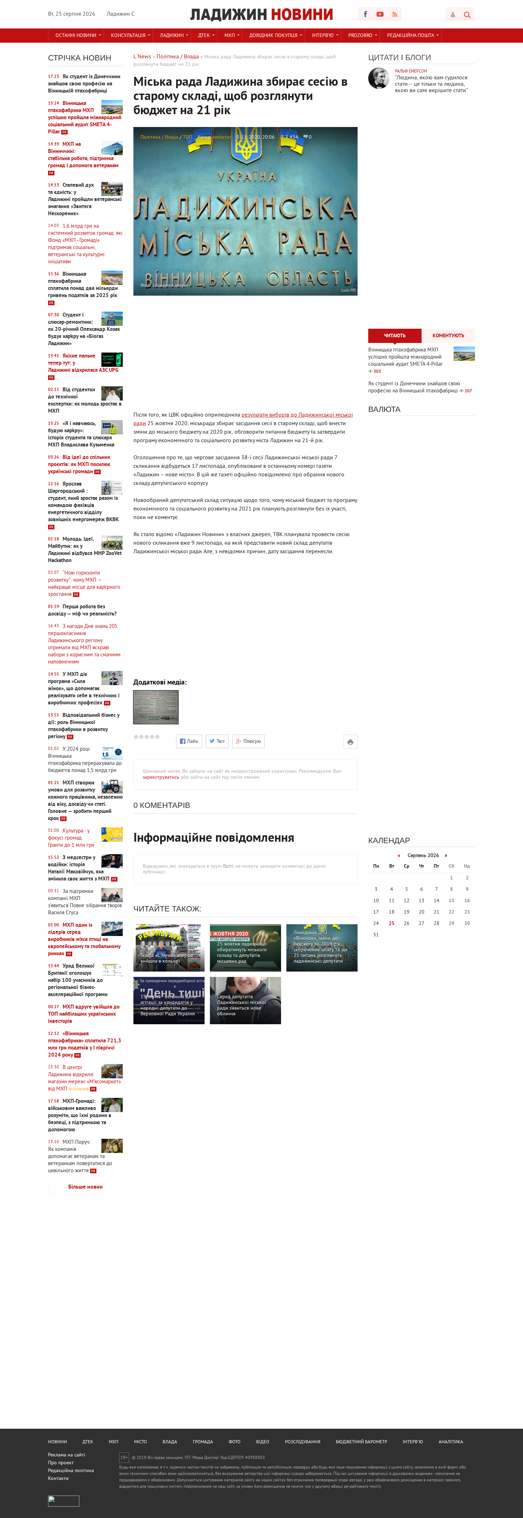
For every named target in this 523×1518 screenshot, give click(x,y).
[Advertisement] (85, 1311)
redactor (222, 137)
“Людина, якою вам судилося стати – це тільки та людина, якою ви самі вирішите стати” (431, 84)
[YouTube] (380, 14)
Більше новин (85, 1187)
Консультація (128, 36)
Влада (170, 1442)
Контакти (58, 1479)
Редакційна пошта (410, 36)
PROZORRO (360, 36)
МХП (229, 36)
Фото (235, 1442)
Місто (140, 1442)
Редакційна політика (71, 1471)
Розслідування (302, 1442)
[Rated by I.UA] (63, 1505)
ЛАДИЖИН (172, 36)
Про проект (61, 1463)
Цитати (383, 57)
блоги (418, 57)
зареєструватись (161, 777)
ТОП (187, 137)
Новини (57, 1442)
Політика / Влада (159, 137)
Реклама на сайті (66, 1455)
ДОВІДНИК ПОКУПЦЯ (273, 36)
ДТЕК (204, 36)
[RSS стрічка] (394, 14)
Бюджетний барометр (361, 1442)
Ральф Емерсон (411, 71)
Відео (262, 1442)
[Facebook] (365, 14)
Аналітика (451, 1442)
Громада (203, 1442)
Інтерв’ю (323, 36)
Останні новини (76, 36)
